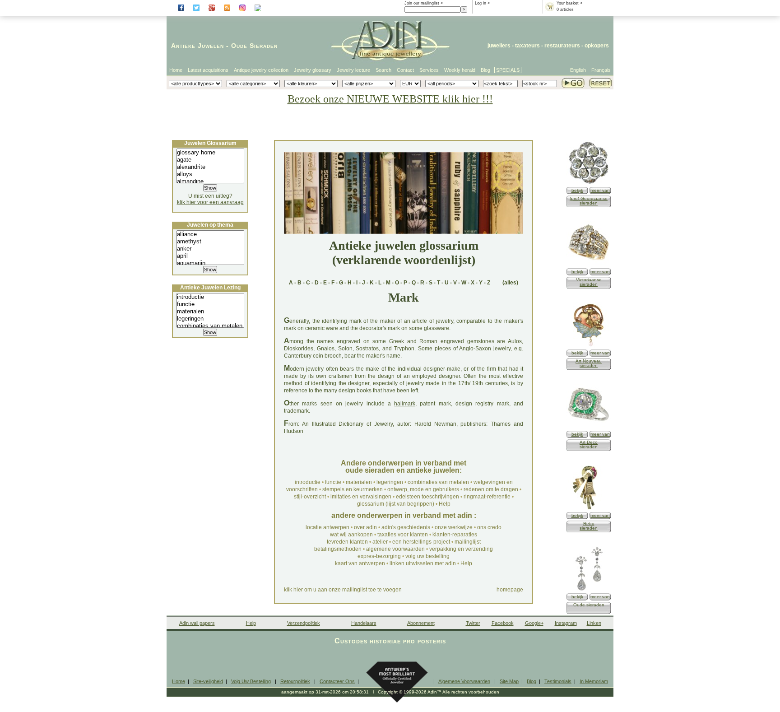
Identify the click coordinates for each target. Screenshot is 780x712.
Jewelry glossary (312, 70)
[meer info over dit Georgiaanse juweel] (588, 183)
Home (175, 70)
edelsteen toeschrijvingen (427, 496)
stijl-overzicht (310, 496)
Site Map (509, 681)
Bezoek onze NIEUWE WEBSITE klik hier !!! (390, 99)
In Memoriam (594, 681)
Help (444, 504)
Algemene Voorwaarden (464, 681)
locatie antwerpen (327, 527)
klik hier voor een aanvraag (210, 202)
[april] (210, 256)
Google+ (534, 623)
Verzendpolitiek (303, 623)
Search (383, 70)
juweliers (499, 45)
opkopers (597, 45)
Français (601, 70)
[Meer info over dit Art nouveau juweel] (588, 346)
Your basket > (569, 3)
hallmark (404, 403)
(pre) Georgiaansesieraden (589, 200)
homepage (510, 589)
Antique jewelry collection (261, 70)
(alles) (510, 282)
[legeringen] (210, 318)
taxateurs (527, 45)
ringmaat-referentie (487, 496)
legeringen (389, 482)
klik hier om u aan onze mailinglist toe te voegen (343, 589)
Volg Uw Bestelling (251, 681)
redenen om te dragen (491, 489)
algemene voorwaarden (395, 549)
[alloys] (210, 174)
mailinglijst (468, 542)
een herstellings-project (421, 542)
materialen (359, 482)
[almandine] (210, 181)
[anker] (210, 248)
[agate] (210, 159)
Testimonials (557, 681)
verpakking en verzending (461, 549)
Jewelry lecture (353, 70)
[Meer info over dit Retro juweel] (588, 508)
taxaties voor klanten (402, 534)
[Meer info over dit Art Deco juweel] (588, 427)
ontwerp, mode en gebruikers (423, 489)
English (578, 70)
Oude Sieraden (254, 45)
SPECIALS (508, 70)
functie (333, 482)
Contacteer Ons (337, 681)
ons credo (489, 527)
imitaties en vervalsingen (360, 496)
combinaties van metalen (438, 482)
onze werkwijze (454, 527)
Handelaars (363, 623)
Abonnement (421, 623)
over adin (365, 527)
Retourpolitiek (295, 681)
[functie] (210, 304)
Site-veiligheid (208, 681)
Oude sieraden (588, 604)
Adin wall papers (197, 623)
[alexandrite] (210, 167)
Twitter (473, 623)
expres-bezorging (379, 556)
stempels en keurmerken (352, 489)
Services (429, 70)
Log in (480, 3)
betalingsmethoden (338, 549)
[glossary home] (210, 152)
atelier (380, 542)
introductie (307, 482)
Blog (485, 70)
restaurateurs (562, 45)
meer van (600, 190)
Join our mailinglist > (423, 3)
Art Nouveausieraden (589, 363)
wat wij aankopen (351, 534)
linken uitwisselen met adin (423, 563)
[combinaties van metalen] (210, 326)
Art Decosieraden (589, 444)
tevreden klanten (347, 542)
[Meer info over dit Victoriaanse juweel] (588, 264)
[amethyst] (210, 241)
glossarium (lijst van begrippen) (395, 504)
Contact (405, 70)
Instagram (566, 623)
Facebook (503, 623)
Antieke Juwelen (197, 45)
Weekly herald (459, 70)
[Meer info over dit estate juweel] (588, 589)
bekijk (577, 190)
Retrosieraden (589, 526)
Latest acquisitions (208, 70)
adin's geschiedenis (405, 527)
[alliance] (210, 234)
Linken (594, 623)
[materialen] (210, 311)
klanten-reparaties (454, 534)
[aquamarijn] (210, 263)
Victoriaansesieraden (589, 282)
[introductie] (210, 297)
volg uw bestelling (427, 556)
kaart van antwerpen (360, 563)
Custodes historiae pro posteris (390, 641)
